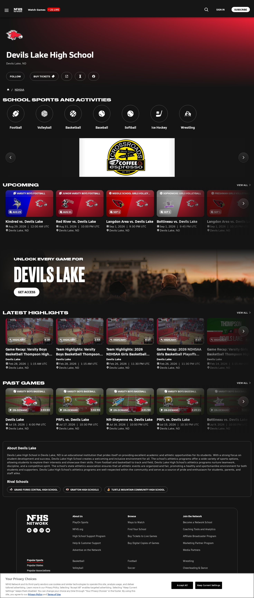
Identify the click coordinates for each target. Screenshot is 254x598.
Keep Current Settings (208, 585)
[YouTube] (48, 530)
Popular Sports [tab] (35, 560)
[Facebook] (29, 530)
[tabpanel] (150, 568)
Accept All (182, 585)
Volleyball (78, 568)
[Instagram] (41, 530)
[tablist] (44, 565)
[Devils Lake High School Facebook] (93, 76)
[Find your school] (206, 9)
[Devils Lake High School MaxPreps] (80, 76)
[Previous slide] (11, 157)
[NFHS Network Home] (18, 10)
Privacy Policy (35, 594)
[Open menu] (6, 10)
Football (132, 561)
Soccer (131, 568)
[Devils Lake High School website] (66, 76)
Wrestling (188, 561)
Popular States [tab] (35, 565)
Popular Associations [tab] (38, 570)
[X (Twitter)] (35, 530)
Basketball (78, 561)
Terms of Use (54, 594)
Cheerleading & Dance (195, 568)
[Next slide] (243, 157)
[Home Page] (8, 90)
